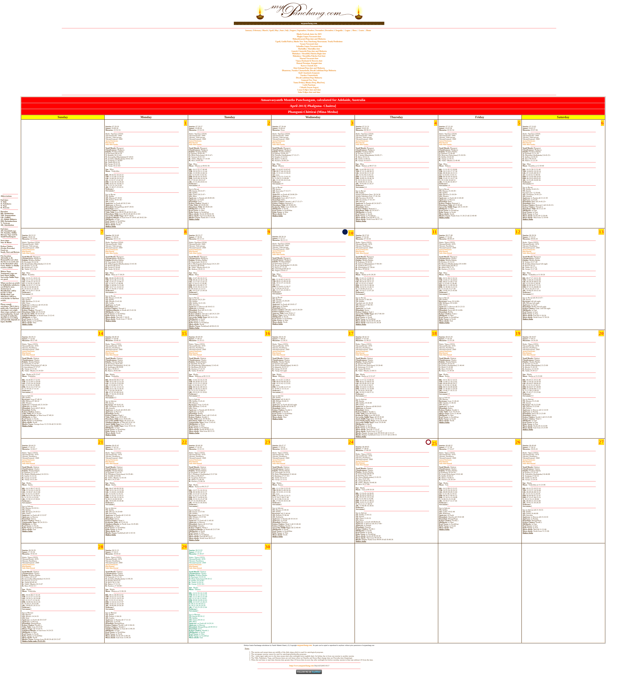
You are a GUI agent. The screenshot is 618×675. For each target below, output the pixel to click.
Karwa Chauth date (309, 66)
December (329, 30)
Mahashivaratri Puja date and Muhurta (309, 39)
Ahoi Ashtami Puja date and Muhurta (309, 68)
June (282, 30)
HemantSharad (529, 354)
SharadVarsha (111, 143)
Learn (361, 30)
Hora (354, 30)
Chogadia (339, 30)
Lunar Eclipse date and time (309, 90)
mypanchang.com (309, 23)
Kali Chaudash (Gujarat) (309, 73)
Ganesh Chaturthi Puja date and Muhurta (309, 51)
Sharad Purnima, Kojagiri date (309, 63)
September (301, 30)
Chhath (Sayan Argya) (309, 87)
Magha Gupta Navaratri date (309, 36)
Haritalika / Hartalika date (309, 49)
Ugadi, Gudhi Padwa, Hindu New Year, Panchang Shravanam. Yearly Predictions (309, 41)
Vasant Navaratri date (309, 44)
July (287, 30)
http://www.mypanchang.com (301, 666)
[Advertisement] (244, 11)
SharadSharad (362, 252)
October (310, 30)
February (257, 30)
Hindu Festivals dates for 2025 (309, 34)
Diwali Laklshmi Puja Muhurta (309, 78)
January (248, 30)
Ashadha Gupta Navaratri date (309, 46)
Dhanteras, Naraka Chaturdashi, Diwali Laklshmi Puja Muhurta (309, 70)
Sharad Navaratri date (309, 58)
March (265, 30)
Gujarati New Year (309, 80)
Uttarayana (111, 141)
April (271, 30)
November (319, 30)
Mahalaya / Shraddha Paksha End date (309, 56)
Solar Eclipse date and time (309, 92)
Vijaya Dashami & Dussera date (309, 61)
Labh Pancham (309, 85)
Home (368, 30)
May (276, 30)
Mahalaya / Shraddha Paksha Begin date (309, 53)
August (293, 30)
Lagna (347, 30)
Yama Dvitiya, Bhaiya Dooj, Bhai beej (309, 82)
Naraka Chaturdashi (309, 75)
